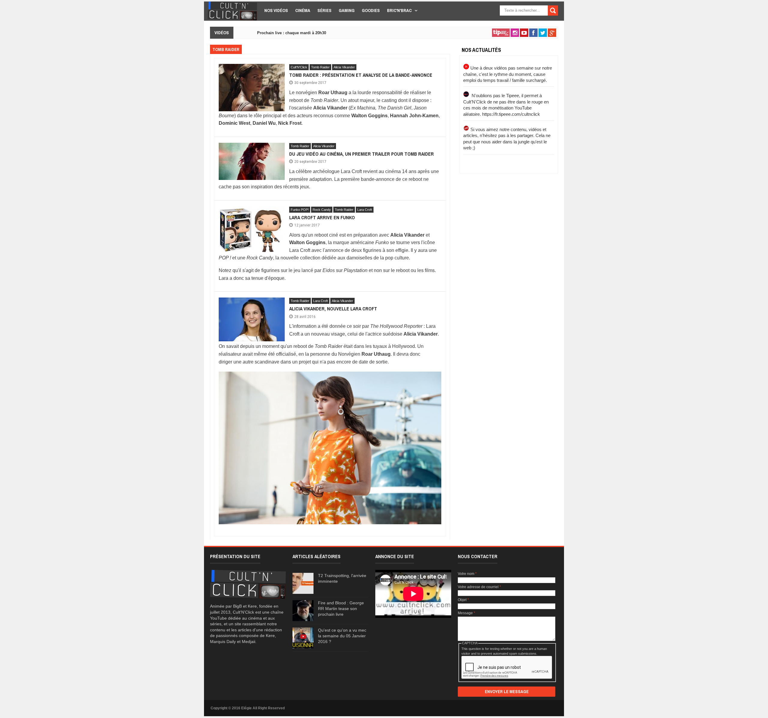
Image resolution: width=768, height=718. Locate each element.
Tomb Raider (320, 67)
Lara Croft (364, 209)
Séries (324, 10)
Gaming (347, 10)
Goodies (371, 10)
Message (466, 613)
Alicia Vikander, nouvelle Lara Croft (333, 308)
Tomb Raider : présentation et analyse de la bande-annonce (360, 75)
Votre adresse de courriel (479, 587)
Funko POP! (300, 209)
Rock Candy (322, 209)
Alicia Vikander (344, 67)
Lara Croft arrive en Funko (322, 217)
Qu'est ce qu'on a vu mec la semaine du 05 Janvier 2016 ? (342, 636)
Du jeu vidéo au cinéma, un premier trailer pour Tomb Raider (361, 154)
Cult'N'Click (299, 67)
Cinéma (302, 10)
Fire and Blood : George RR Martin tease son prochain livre (341, 608)
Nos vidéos (276, 10)
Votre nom (467, 574)
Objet (463, 600)
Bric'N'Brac (399, 10)
